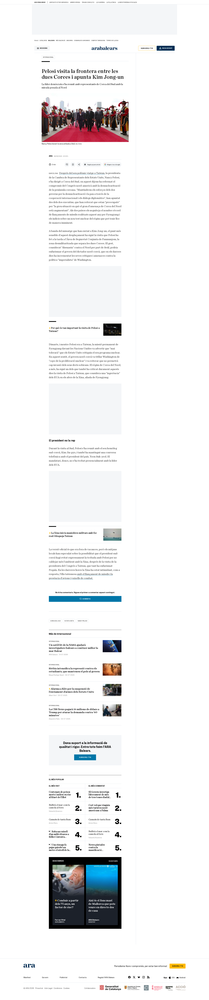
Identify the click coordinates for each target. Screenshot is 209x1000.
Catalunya (43, 40)
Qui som (45, 977)
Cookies (66, 988)
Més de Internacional (60, 633)
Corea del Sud (55, 621)
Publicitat (63, 977)
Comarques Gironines (82, 40)
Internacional (48, 57)
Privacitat (39, 988)
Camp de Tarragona (98, 40)
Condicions (58, 988)
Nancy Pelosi (82, 621)
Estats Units (69, 621)
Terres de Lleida (112, 40)
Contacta (82, 977)
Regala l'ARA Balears (106, 977)
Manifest (27, 977)
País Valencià (60, 40)
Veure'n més (113, 861)
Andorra (69, 40)
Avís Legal (48, 988)
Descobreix (58, 861)
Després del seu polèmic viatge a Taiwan (81, 173)
